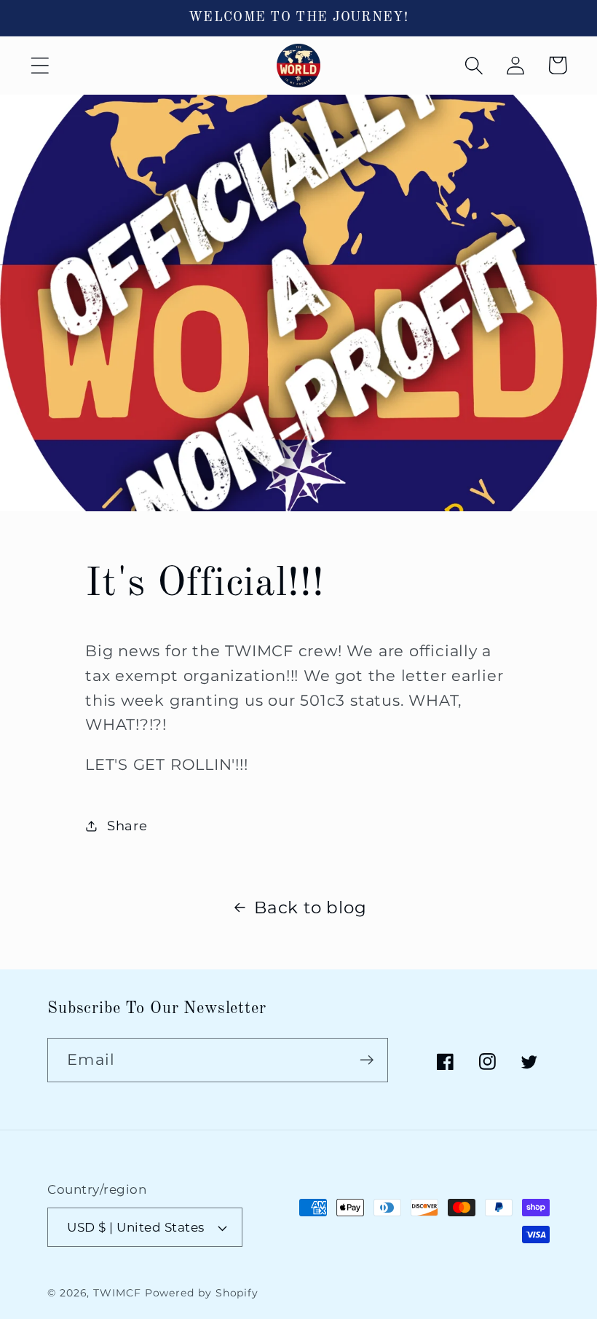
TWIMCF (117, 1292)
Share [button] (127, 825)
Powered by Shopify (201, 1292)
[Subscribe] (366, 1060)
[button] (39, 65)
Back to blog (310, 907)
